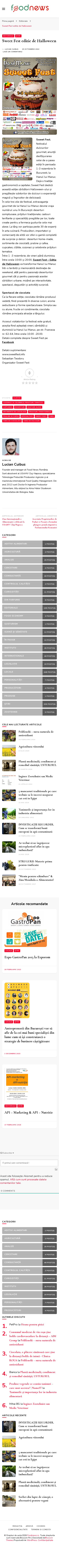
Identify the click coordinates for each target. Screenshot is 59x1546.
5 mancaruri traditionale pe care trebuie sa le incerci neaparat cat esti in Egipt (38, 795)
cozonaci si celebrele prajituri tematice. (23, 403)
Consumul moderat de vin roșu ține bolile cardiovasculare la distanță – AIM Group (32, 1336)
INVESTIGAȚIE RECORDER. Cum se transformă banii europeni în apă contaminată (36, 828)
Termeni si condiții (41, 1529)
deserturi (20, 407)
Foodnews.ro (33, 1535)
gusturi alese (34, 407)
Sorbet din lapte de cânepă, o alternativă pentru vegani (36, 1498)
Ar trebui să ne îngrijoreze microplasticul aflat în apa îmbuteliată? (34, 846)
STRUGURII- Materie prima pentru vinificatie (35, 863)
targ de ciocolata (12, 421)
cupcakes (7, 407)
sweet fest (41, 416)
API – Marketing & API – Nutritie (28, 1112)
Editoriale (8, 36)
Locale (8, 951)
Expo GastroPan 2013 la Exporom (27, 957)
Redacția (17, 1526)
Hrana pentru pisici (32, 1324)
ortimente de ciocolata (14, 412)
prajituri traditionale (40, 412)
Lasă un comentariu (12, 52)
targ (51, 416)
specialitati (27, 416)
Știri (18, 36)
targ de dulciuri (31, 421)
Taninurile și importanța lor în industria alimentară (37, 811)
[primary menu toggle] (3, 9)
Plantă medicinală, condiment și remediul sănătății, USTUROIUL (37, 763)
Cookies (41, 1526)
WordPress (32, 1540)
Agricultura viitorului (31, 746)
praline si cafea (11, 416)
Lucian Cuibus (11, 49)
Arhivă (29, 1526)
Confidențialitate (45, 1540)
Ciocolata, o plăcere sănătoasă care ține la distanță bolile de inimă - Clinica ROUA (32, 1356)
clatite (16, 398)
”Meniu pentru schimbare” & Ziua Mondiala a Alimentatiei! (36, 878)
